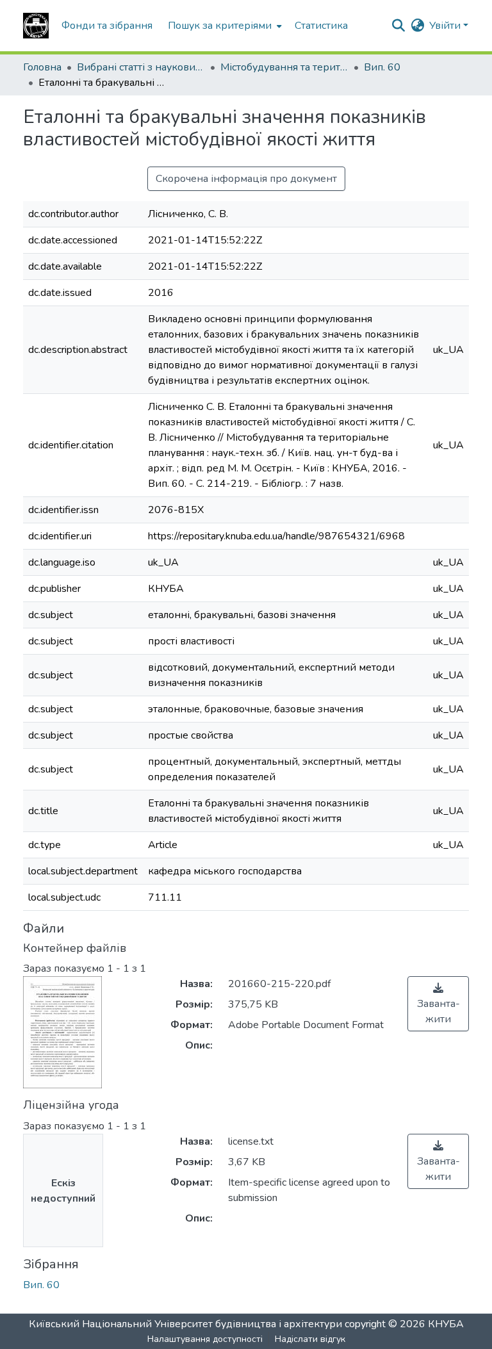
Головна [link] (42, 67)
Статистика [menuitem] (321, 26)
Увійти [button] (446, 26)
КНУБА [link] (446, 1324)
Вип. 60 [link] (382, 67)
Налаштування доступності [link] (205, 1339)
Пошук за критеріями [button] (220, 26)
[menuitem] (223, 25)
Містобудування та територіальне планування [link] (284, 67)
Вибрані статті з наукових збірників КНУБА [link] (141, 67)
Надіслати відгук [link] (310, 1339)
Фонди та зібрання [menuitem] (107, 26)
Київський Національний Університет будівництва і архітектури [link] (185, 1324)
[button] (36, 25)
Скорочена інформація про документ (246, 179)
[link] (438, 1003)
